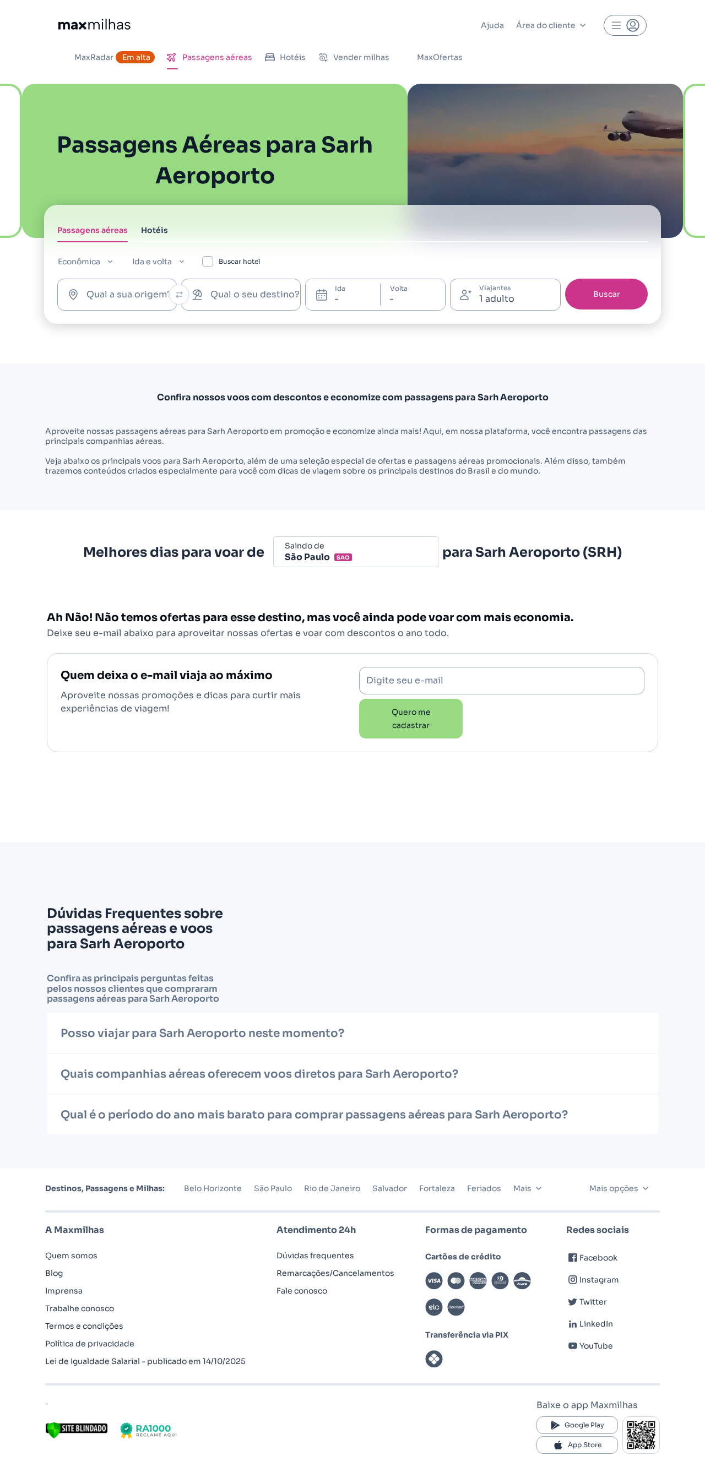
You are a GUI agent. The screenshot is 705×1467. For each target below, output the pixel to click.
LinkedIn (596, 1324)
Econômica (79, 262)
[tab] (92, 233)
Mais (522, 1188)
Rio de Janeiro (332, 1188)
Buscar (606, 294)
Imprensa (64, 1291)
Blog (54, 1273)
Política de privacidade (89, 1344)
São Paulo (273, 1188)
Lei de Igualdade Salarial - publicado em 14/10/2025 (145, 1361)
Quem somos (71, 1255)
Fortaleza (437, 1188)
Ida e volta (152, 262)
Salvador (389, 1188)
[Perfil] (625, 25)
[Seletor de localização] (179, 295)
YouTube (596, 1346)
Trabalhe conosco (79, 1308)
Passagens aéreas (217, 57)
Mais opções (613, 1188)
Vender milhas (361, 57)
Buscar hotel (239, 261)
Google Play (584, 1425)
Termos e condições (84, 1326)
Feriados (484, 1188)
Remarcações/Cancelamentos (335, 1273)
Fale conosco (301, 1291)
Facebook (598, 1258)
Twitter (593, 1302)
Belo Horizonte (213, 1188)
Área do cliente (546, 25)
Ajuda (492, 25)
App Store (584, 1445)
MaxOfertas (440, 57)
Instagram (599, 1280)
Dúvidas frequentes (315, 1255)
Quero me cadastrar (411, 718)
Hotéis (293, 57)
